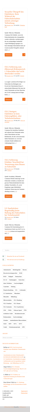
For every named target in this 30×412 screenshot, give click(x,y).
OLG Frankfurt (7, 303)
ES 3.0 (5, 280)
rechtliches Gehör (8, 313)
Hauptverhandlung (8, 290)
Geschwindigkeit (18, 283)
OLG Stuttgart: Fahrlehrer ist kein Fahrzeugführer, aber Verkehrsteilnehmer (13, 114)
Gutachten (6, 286)
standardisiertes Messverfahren (18, 320)
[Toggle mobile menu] (27, 2)
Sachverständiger (17, 317)
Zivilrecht (22, 76)
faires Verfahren (7, 283)
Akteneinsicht (7, 269)
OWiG (10, 310)
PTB (25, 310)
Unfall (5, 327)
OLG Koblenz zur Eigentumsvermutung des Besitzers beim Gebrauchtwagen (14, 376)
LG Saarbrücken (7, 293)
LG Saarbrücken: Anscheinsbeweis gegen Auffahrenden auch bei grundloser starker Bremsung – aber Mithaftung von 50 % (15, 361)
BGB (20, 273)
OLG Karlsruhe (7, 307)
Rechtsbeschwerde (20, 313)
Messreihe (6, 296)
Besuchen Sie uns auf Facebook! (15, 256)
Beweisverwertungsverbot (10, 273)
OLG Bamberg (18, 300)
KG (16, 290)
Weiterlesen (9, 54)
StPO (10, 323)
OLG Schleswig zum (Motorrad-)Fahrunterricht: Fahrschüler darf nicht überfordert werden (15, 70)
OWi (4, 310)
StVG (15, 323)
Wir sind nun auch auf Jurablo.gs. (16, 259)
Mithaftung (14, 296)
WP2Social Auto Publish (9, 406)
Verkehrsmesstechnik (14, 327)
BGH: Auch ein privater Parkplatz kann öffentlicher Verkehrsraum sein (14, 349)
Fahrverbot (21, 280)
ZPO (23, 327)
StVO (20, 323)
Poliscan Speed (18, 310)
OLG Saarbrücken (19, 307)
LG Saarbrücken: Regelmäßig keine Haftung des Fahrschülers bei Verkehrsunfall (15, 211)
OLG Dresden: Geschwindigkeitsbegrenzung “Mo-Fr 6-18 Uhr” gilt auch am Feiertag (15, 369)
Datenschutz (18, 276)
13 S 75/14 (7, 231)
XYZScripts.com (22, 406)
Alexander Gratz (9, 25)
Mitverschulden (7, 300)
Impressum (24, 391)
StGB (4, 323)
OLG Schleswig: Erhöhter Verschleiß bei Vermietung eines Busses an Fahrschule (15, 163)
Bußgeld (10, 276)
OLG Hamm (17, 303)
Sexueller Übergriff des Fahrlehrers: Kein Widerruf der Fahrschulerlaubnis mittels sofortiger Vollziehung (14, 17)
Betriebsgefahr (16, 269)
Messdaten (17, 293)
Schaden (5, 320)
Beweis (25, 269)
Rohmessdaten (7, 317)
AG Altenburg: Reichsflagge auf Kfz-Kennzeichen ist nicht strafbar (15, 384)
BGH (4, 276)
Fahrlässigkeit (12, 280)
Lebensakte (23, 290)
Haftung (13, 286)
